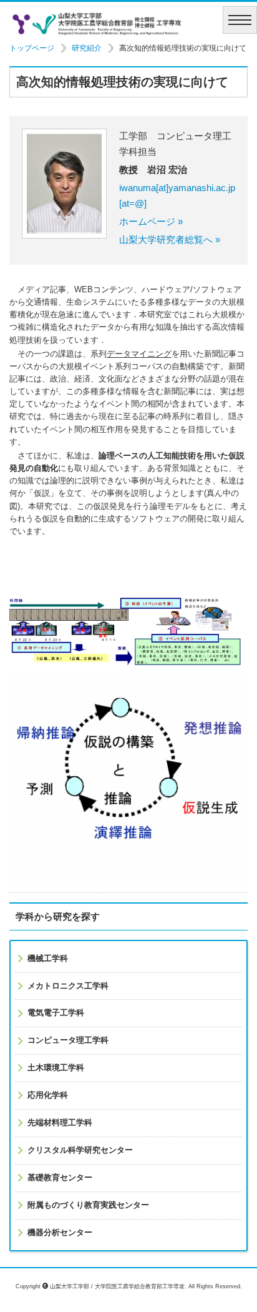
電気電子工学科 (55, 1013)
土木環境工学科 (55, 1067)
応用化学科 (47, 1095)
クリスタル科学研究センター (80, 1150)
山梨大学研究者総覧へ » (169, 239)
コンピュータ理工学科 (68, 1040)
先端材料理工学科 (59, 1122)
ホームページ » (151, 221)
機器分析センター (59, 1232)
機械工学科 (47, 958)
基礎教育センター (59, 1177)
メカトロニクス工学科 (68, 986)
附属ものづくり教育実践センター (88, 1205)
